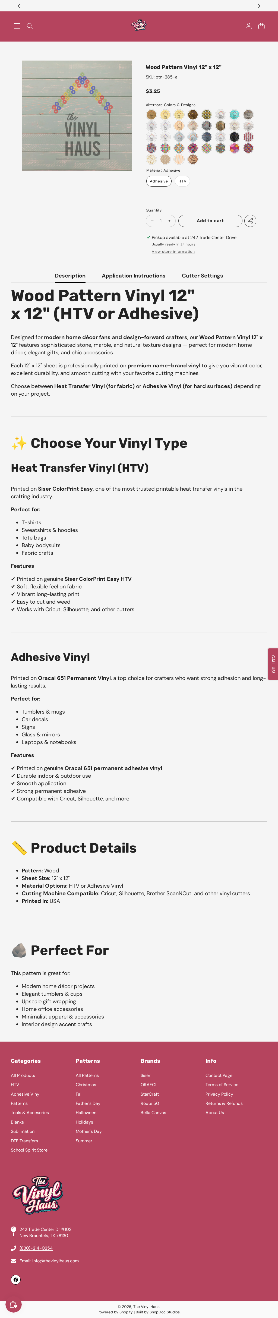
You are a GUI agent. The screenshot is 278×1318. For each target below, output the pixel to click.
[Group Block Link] (139, 1171)
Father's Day (88, 1103)
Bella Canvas (153, 1112)
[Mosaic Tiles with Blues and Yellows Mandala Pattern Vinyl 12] (179, 148)
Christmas (86, 1084)
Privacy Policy (219, 1094)
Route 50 (150, 1103)
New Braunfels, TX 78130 (44, 1235)
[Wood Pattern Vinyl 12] (220, 114)
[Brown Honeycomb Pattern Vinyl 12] (193, 114)
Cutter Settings (202, 275)
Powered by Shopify (115, 1312)
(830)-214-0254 (36, 1248)
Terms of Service (222, 1084)
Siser (145, 1075)
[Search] (30, 26)
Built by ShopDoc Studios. (158, 1312)
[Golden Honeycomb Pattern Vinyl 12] (165, 159)
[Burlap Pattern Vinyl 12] (151, 114)
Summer (84, 1141)
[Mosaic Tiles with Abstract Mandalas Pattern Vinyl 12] (193, 148)
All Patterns (87, 1075)
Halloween (86, 1112)
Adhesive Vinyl (25, 1094)
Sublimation (22, 1131)
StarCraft (150, 1094)
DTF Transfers (24, 1141)
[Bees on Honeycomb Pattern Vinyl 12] (179, 114)
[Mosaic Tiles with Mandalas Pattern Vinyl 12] (151, 148)
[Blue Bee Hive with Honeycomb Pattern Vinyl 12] (206, 114)
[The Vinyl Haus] (139, 26)
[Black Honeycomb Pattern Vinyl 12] (234, 137)
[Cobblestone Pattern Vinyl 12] (179, 159)
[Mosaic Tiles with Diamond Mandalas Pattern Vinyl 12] (248, 148)
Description (70, 275)
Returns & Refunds (224, 1103)
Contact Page (219, 1075)
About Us (215, 1112)
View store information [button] (173, 251)
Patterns (19, 1103)
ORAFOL (149, 1084)
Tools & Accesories (30, 1112)
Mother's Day (89, 1131)
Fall (79, 1094)
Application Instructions (134, 275)
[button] (19, 5)
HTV (182, 181)
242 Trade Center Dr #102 (45, 1229)
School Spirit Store (29, 1150)
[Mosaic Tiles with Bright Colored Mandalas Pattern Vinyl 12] (165, 148)
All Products (23, 1075)
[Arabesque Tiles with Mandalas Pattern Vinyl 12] (234, 148)
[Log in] (248, 26)
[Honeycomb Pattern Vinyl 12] (165, 114)
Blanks (17, 1122)
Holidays (84, 1122)
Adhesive (159, 181)
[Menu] (17, 26)
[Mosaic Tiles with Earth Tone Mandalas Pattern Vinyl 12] (220, 148)
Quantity (154, 210)
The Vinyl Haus (146, 1306)
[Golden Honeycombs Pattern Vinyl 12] (151, 159)
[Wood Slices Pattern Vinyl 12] (193, 159)
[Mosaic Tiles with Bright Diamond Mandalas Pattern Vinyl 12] (206, 148)
